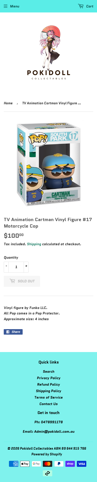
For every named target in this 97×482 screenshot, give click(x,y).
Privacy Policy (48, 377)
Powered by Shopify (46, 454)
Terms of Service (48, 397)
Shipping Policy (48, 390)
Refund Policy (48, 384)
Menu (14, 6)
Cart (89, 6)
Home (8, 103)
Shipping (34, 243)
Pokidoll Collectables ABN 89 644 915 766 (53, 448)
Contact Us (48, 403)
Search (48, 371)
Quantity (11, 257)
